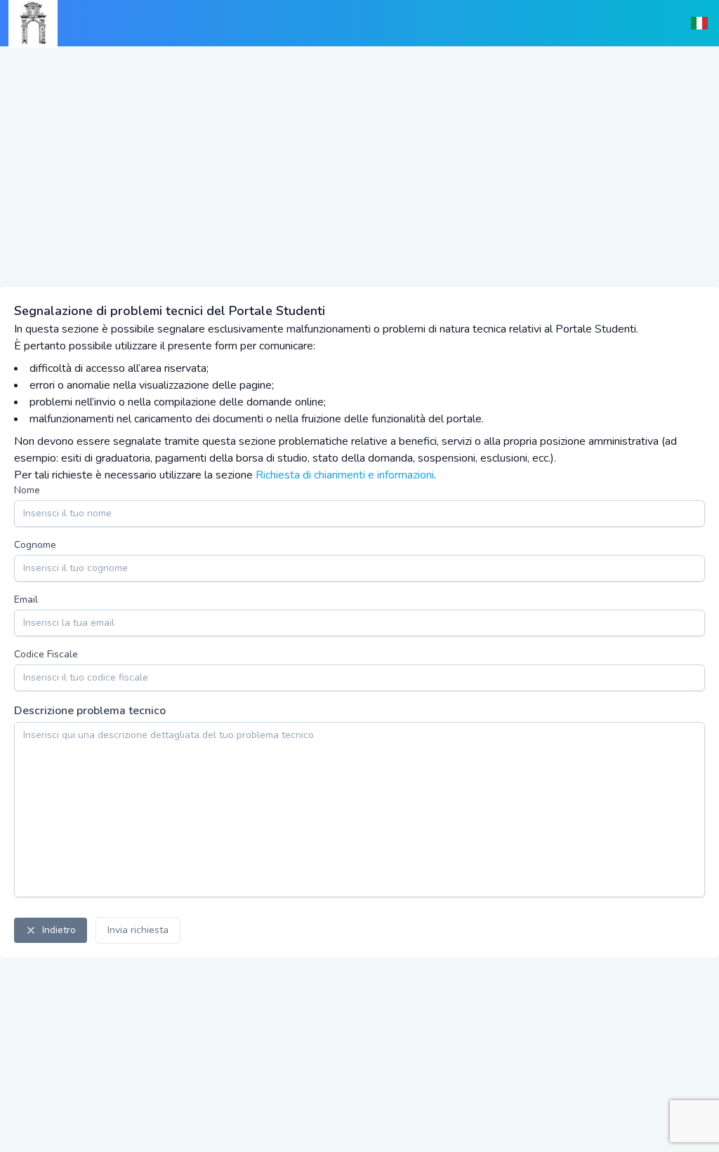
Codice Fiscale (46, 654)
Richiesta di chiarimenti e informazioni (345, 475)
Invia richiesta (138, 930)
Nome (27, 490)
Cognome (35, 544)
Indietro (59, 930)
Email (26, 599)
